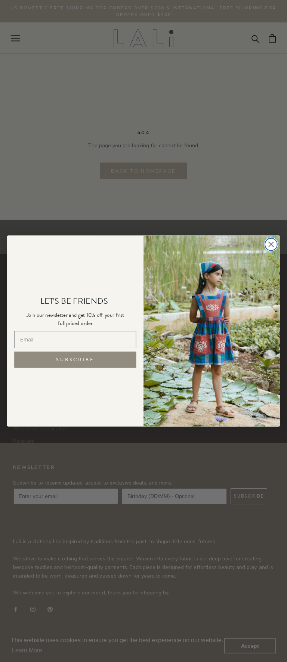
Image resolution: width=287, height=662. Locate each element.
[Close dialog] (271, 244)
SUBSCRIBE (75, 359)
